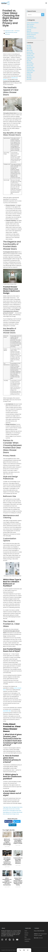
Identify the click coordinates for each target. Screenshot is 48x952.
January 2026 (30, 52)
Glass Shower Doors (9, 32)
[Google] (10, 940)
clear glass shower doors (17, 807)
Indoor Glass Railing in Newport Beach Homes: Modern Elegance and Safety (17, 881)
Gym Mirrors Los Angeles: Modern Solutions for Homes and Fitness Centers (7, 861)
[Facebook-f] (6, 940)
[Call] (20, 950)
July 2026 (29, 45)
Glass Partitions (30, 24)
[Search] (42, 14)
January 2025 (30, 65)
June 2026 (29, 47)
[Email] (24, 950)
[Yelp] (13, 940)
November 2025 (30, 53)
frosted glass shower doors (15, 810)
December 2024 (30, 67)
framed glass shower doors (9, 808)
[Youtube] (17, 940)
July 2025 (29, 60)
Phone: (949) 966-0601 (39, 930)
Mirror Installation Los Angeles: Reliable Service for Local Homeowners (7, 881)
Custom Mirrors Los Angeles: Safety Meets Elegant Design (17, 841)
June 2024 (29, 76)
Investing (29, 29)
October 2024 (30, 69)
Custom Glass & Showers (33, 22)
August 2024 (30, 72)
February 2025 (30, 64)
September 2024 (31, 70)
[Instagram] (2, 940)
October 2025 (30, 55)
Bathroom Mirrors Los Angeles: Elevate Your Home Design (7, 841)
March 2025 (29, 62)
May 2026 (29, 48)
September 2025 (31, 57)
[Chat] (28, 950)
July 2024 (29, 74)
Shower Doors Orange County (12, 814)
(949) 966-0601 (7, 711)
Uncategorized (30, 36)
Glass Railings (6, 812)
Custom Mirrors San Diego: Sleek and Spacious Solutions (17, 860)
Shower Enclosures (31, 34)
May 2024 (29, 77)
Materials (29, 31)
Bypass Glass (8, 807)
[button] (29, 3)
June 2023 (29, 79)
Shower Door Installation (33, 33)
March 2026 (29, 50)
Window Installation (31, 38)
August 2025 (30, 59)
